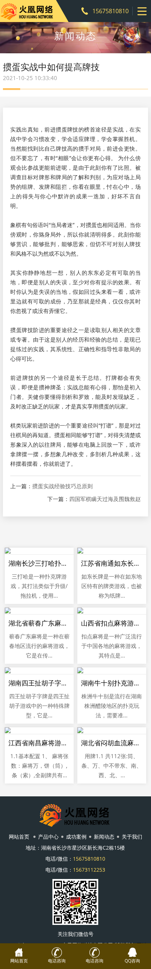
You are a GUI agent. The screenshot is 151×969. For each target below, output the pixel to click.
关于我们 (132, 836)
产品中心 (48, 836)
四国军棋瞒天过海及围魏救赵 (105, 499)
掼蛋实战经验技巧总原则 (62, 486)
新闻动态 (104, 836)
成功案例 (76, 836)
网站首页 (19, 836)
